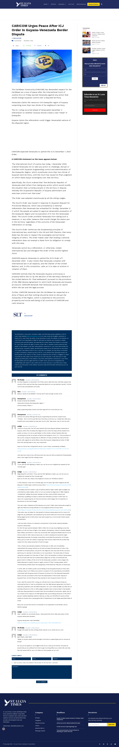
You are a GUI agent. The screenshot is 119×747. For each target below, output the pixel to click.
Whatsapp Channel (40, 731)
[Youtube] (115, 744)
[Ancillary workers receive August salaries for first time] (86, 50)
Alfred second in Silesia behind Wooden (68, 723)
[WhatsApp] (111, 744)
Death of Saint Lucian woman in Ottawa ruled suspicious (98, 34)
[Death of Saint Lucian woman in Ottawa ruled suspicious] (86, 34)
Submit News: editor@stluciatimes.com (13, 726)
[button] (102, 4)
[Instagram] (103, 744)
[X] (107, 744)
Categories (38, 720)
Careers (37, 725)
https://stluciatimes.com (33, 336)
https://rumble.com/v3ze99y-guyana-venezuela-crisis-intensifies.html (39, 623)
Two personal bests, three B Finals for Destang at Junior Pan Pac (68, 730)
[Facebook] (99, 744)
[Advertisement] (42, 137)
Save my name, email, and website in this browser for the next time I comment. (36, 662)
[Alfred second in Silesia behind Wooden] (86, 43)
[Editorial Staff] (18, 315)
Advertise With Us (39, 728)
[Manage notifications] (3, 729)
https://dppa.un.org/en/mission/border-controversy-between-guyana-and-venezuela (43, 510)
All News (37, 718)
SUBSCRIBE (111, 724)
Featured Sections (40, 723)
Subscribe (94, 110)
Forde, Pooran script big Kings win (67, 726)
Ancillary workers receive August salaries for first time (98, 50)
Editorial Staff (17, 38)
